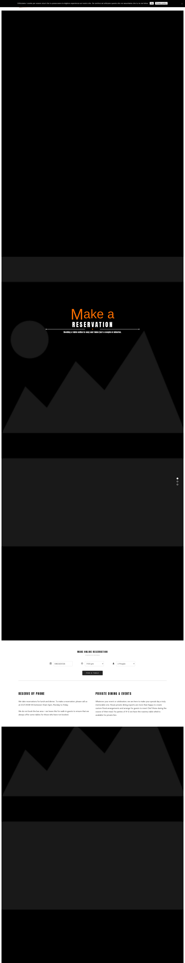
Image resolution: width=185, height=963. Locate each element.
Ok (152, 3)
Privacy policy (161, 3)
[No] (182, 3)
